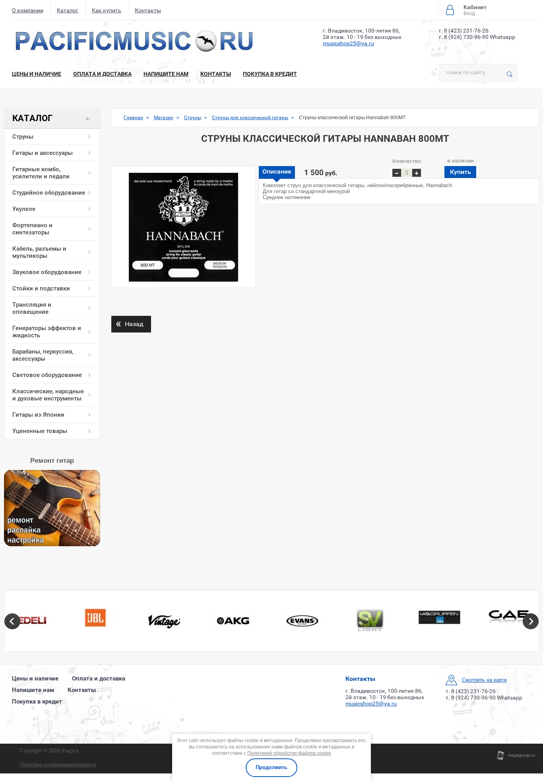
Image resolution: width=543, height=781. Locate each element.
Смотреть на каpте (484, 680)
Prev (12, 621)
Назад (130, 323)
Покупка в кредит (270, 74)
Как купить (106, 10)
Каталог (67, 10)
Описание (276, 171)
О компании (27, 10)
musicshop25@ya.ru (348, 43)
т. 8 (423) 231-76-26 (463, 30)
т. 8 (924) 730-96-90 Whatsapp (476, 37)
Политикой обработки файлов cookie (289, 753)
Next (531, 621)
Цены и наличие (36, 74)
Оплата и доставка (102, 74)
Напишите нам (166, 74)
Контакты (148, 10)
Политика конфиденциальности (58, 764)
